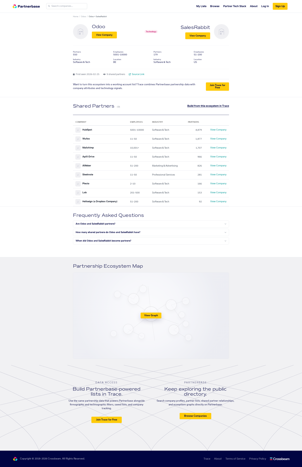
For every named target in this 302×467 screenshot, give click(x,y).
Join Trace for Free (217, 86)
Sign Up (280, 6)
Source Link (137, 74)
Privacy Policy (257, 459)
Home (75, 16)
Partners (77, 52)
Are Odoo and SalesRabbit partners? (95, 224)
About (253, 6)
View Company (104, 35)
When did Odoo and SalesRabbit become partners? (103, 241)
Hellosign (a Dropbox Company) (99, 201)
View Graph (151, 315)
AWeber (86, 166)
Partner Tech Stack (234, 6)
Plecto (85, 184)
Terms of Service (235, 459)
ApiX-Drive (88, 157)
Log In (265, 6)
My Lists (201, 6)
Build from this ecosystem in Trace (208, 106)
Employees (118, 52)
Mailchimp (88, 148)
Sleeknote (87, 175)
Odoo (83, 16)
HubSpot (87, 130)
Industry (77, 59)
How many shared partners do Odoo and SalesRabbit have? (108, 232)
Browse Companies (195, 416)
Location (117, 59)
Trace (207, 459)
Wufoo (86, 139)
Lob (84, 193)
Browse (214, 6)
